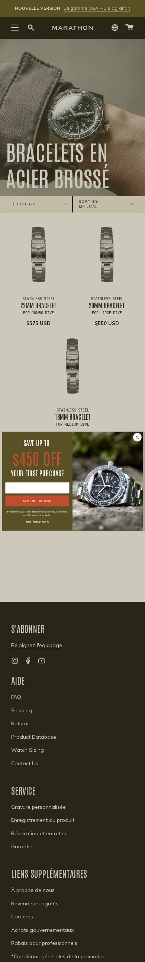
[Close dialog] (137, 437)
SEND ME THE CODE (37, 500)
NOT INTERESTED (37, 522)
